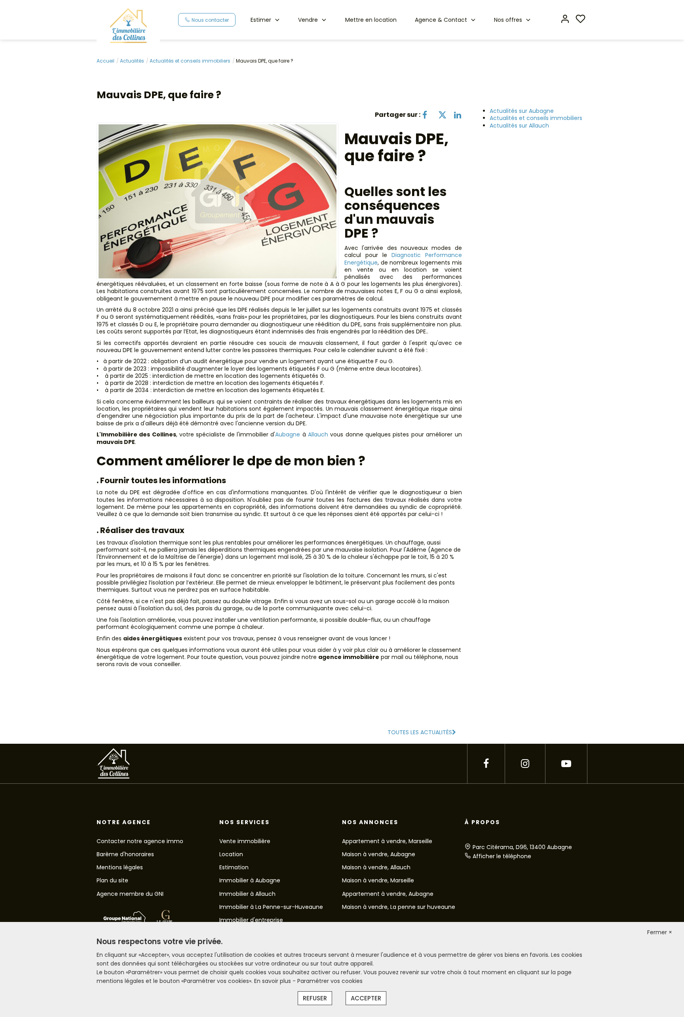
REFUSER (315, 998)
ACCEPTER (366, 998)
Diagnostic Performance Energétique (403, 258)
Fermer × (659, 932)
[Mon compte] (565, 19)
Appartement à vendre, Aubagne (387, 894)
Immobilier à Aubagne (249, 880)
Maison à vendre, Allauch (376, 867)
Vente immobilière (244, 841)
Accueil (105, 60)
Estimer (261, 20)
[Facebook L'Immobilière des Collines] (486, 764)
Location (231, 854)
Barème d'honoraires (125, 854)
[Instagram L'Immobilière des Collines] (525, 764)
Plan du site (112, 880)
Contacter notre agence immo (140, 841)
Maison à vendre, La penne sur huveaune (398, 907)
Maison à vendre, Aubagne (378, 854)
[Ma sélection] (580, 19)
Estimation (234, 867)
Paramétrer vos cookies (330, 981)
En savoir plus (273, 981)
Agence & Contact (441, 20)
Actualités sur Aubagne (522, 111)
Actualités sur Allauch (519, 126)
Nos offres (508, 20)
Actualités (132, 60)
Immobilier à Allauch (247, 894)
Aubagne (287, 434)
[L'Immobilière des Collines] (128, 25)
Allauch (318, 434)
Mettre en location (371, 20)
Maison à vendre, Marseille (378, 880)
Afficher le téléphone (502, 856)
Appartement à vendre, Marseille (387, 841)
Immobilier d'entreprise (251, 920)
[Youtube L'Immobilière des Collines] (566, 764)
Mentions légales (120, 867)
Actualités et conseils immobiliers (190, 60)
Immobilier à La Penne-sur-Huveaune (271, 907)
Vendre (308, 20)
